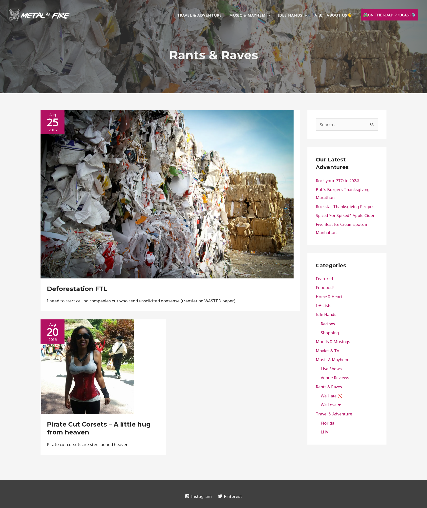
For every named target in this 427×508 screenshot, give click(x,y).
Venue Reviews (335, 377)
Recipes (328, 324)
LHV (324, 432)
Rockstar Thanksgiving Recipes (345, 206)
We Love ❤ (331, 405)
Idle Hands (326, 314)
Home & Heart (329, 296)
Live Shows (331, 368)
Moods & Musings (333, 341)
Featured (324, 278)
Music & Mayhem (332, 359)
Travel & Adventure (334, 414)
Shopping (330, 332)
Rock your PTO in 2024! (337, 180)
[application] (268, 15)
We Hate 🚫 (331, 396)
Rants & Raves (329, 387)
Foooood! (325, 287)
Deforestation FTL (77, 289)
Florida (327, 423)
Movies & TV (327, 350)
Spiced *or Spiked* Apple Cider (345, 215)
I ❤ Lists (323, 305)
